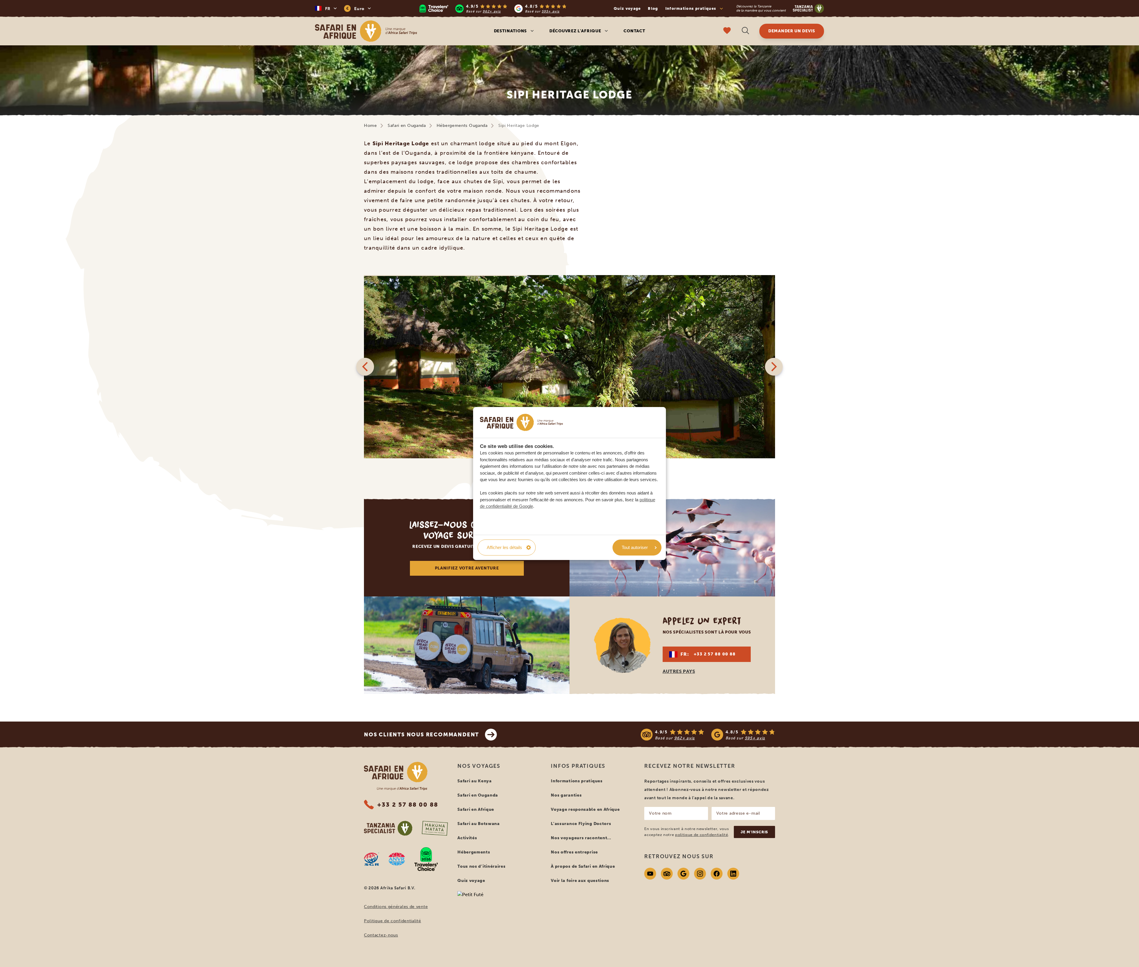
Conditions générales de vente (396, 906)
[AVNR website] (397, 859)
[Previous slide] (365, 367)
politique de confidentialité (701, 834)
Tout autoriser (635, 547)
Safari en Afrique (475, 809)
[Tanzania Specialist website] (388, 828)
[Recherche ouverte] (745, 31)
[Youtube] (650, 874)
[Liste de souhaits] (727, 31)
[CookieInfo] (521, 422)
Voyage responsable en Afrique (585, 809)
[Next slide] (774, 367)
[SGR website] (371, 859)
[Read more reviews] (493, 8)
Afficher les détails (504, 547)
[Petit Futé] (499, 906)
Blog (653, 8)
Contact (634, 30)
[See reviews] (708, 735)
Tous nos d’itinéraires (481, 866)
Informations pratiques (576, 781)
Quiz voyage (627, 8)
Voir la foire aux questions (580, 880)
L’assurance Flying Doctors (581, 823)
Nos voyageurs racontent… (581, 837)
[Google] (683, 874)
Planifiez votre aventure (467, 568)
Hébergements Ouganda (462, 125)
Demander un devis (791, 30)
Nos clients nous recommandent (421, 734)
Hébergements (473, 852)
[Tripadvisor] (667, 874)
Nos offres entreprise (574, 852)
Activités (467, 837)
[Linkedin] (733, 874)
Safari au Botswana (478, 823)
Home (370, 125)
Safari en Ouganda (407, 125)
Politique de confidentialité (392, 920)
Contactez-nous (381, 935)
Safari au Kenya (474, 781)
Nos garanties (566, 795)
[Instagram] (700, 874)
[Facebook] (717, 874)
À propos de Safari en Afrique (583, 866)
